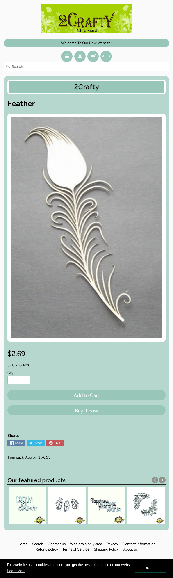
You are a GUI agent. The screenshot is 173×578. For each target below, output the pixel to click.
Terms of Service (75, 549)
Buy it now (86, 411)
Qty (10, 373)
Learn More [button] (16, 571)
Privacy (112, 544)
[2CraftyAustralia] (86, 18)
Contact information (139, 544)
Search (37, 544)
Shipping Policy (106, 549)
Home (22, 544)
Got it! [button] (151, 568)
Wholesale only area (86, 544)
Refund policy (47, 549)
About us (130, 549)
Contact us (57, 544)
